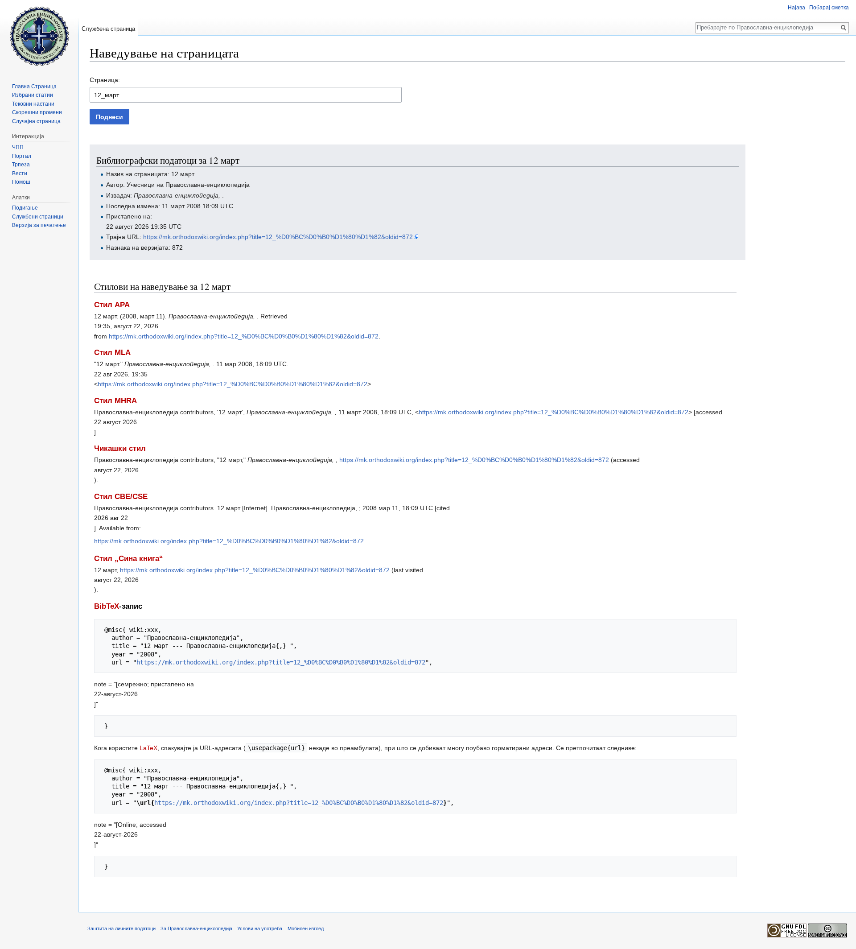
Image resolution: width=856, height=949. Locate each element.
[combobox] (246, 95)
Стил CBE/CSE (121, 496)
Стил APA (112, 305)
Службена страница (108, 28)
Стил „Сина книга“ (128, 558)
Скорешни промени (37, 112)
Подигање (25, 208)
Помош (21, 182)
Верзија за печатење (39, 225)
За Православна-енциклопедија (196, 928)
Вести (19, 173)
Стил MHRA (115, 400)
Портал (21, 156)
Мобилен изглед (306, 928)
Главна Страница (34, 86)
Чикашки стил (120, 448)
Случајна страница (36, 121)
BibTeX (106, 606)
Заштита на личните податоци (121, 928)
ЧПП (18, 147)
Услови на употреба (259, 928)
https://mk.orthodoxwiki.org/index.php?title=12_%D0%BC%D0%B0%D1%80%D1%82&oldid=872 (278, 236)
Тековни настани (33, 104)
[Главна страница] (39, 35)
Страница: (105, 79)
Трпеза (21, 164)
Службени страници (37, 217)
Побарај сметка (829, 7)
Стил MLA (112, 352)
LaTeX (148, 747)
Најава (796, 7)
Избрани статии (32, 95)
